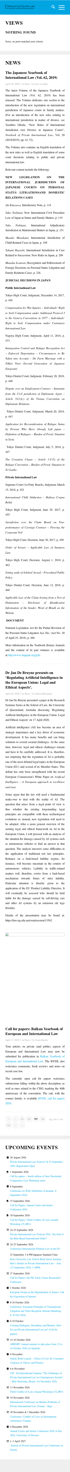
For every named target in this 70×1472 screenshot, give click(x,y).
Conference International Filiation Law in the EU (35, 1248)
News (27, 83)
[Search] (51, 7)
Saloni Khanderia (43, 693)
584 (42, 1119)
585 (8, 1125)
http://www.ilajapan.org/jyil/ (24, 655)
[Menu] (60, 7)
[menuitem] (51, 7)
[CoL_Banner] (20, 7)
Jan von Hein (41, 83)
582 (29, 1119)
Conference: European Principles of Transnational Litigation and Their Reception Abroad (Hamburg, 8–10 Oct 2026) (36, 1311)
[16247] (35, 977)
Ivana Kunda (41, 1040)
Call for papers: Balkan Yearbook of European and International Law (34, 1031)
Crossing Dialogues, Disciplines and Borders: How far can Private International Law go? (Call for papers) (35, 1329)
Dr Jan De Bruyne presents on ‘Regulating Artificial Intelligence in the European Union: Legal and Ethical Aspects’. (34, 680)
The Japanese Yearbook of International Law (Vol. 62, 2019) (31, 75)
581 (22, 1119)
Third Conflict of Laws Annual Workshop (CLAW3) (36, 1391)
